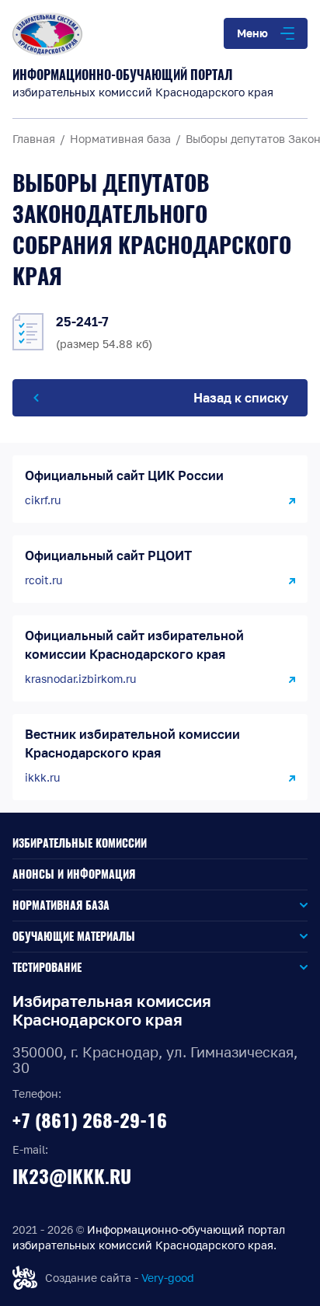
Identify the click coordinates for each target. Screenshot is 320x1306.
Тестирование (47, 967)
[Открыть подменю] (209, 905)
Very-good (167, 1277)
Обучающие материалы (73, 936)
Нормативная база (61, 905)
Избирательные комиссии (79, 843)
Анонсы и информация (73, 874)
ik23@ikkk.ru (71, 1176)
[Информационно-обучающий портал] (160, 34)
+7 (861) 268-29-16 (89, 1120)
